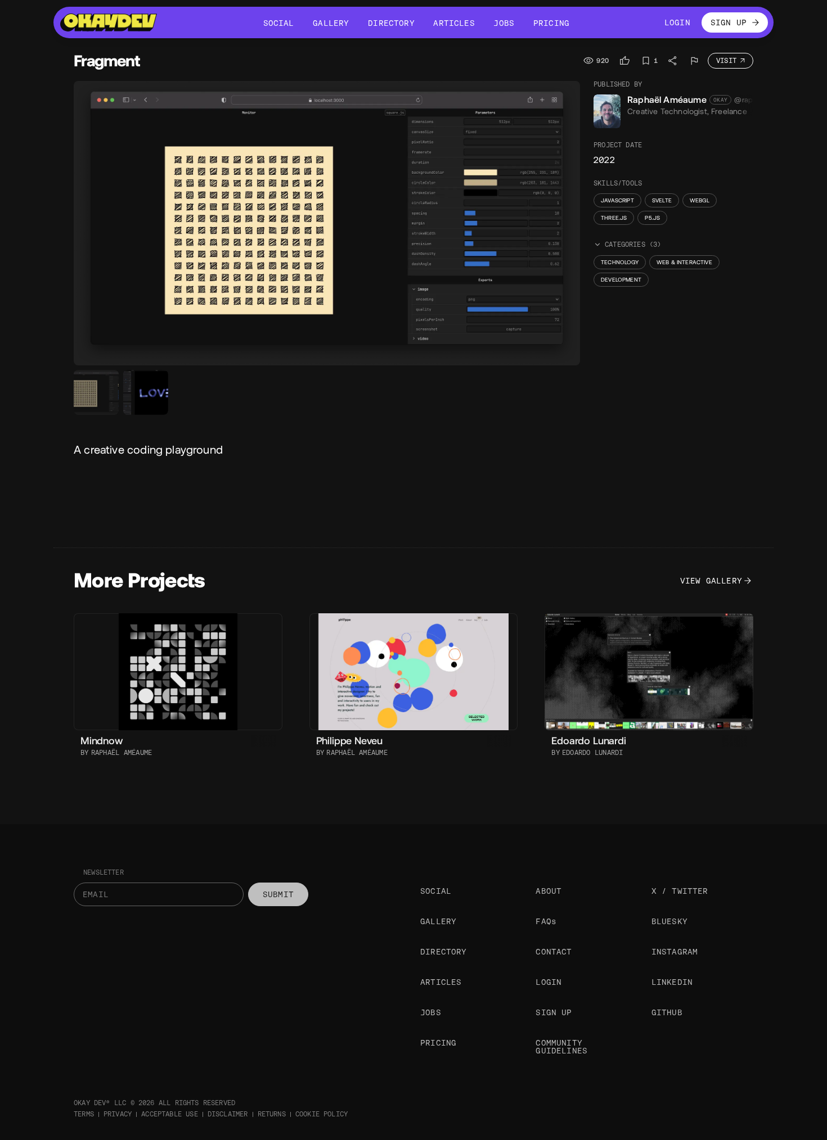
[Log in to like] (624, 61)
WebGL (699, 200)
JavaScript (617, 200)
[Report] (694, 61)
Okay (720, 100)
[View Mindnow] (178, 671)
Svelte (662, 200)
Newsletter (103, 872)
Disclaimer (228, 1114)
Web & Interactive (684, 262)
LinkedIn (672, 982)
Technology (620, 262)
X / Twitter (679, 891)
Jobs (430, 1012)
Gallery (438, 921)
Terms (84, 1114)
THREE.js (614, 218)
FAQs (546, 921)
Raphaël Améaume (667, 100)
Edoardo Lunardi (592, 753)
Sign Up (729, 22)
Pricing (438, 1043)
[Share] (673, 61)
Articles (440, 982)
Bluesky (669, 921)
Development (621, 280)
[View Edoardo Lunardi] (649, 671)
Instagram (674, 952)
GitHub (666, 1012)
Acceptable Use (169, 1114)
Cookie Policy (321, 1114)
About (548, 891)
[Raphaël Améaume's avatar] (607, 111)
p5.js (652, 218)
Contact (554, 952)
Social (435, 891)
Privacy (118, 1114)
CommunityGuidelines (561, 1047)
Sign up (554, 1012)
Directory (443, 952)
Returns (272, 1114)
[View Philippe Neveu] (413, 672)
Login (548, 982)
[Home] (108, 22)
